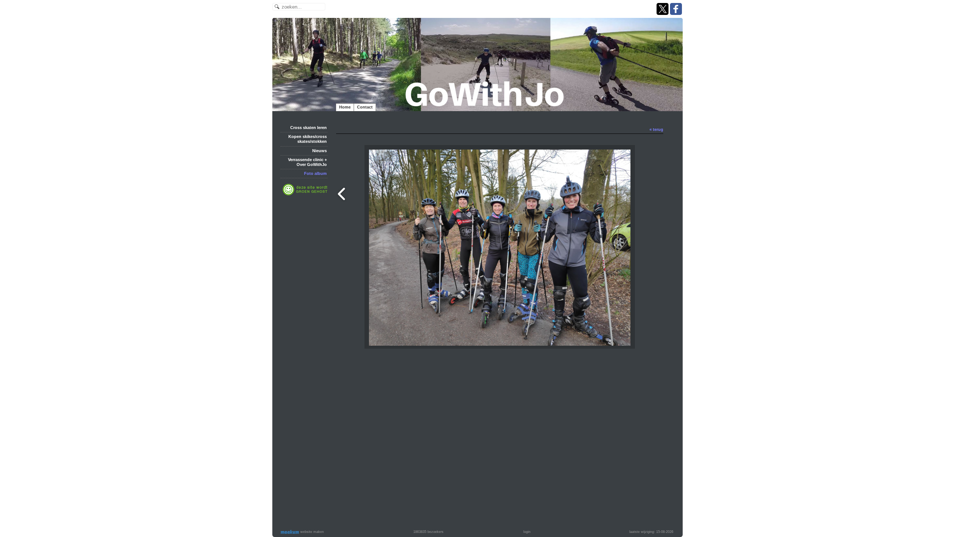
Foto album (315, 173)
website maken (311, 532)
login (526, 532)
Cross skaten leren (308, 127)
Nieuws (319, 150)
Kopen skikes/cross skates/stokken (307, 139)
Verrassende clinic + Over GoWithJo (307, 162)
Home (345, 107)
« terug (656, 129)
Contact (365, 107)
